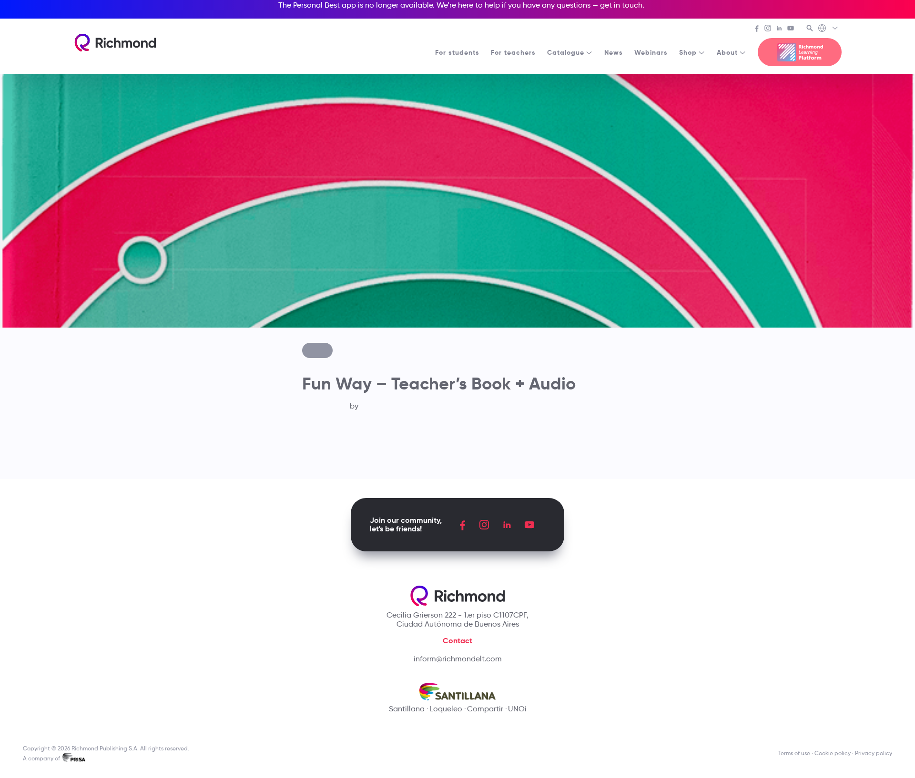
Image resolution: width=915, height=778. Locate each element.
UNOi (517, 708)
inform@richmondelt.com (458, 658)
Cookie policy (832, 753)
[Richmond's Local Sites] (828, 29)
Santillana (407, 708)
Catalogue (565, 52)
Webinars (651, 52)
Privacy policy (873, 753)
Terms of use (794, 753)
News (613, 52)
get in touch (621, 5)
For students (457, 52)
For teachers (513, 52)
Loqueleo (445, 708)
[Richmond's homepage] (115, 42)
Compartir (485, 708)
